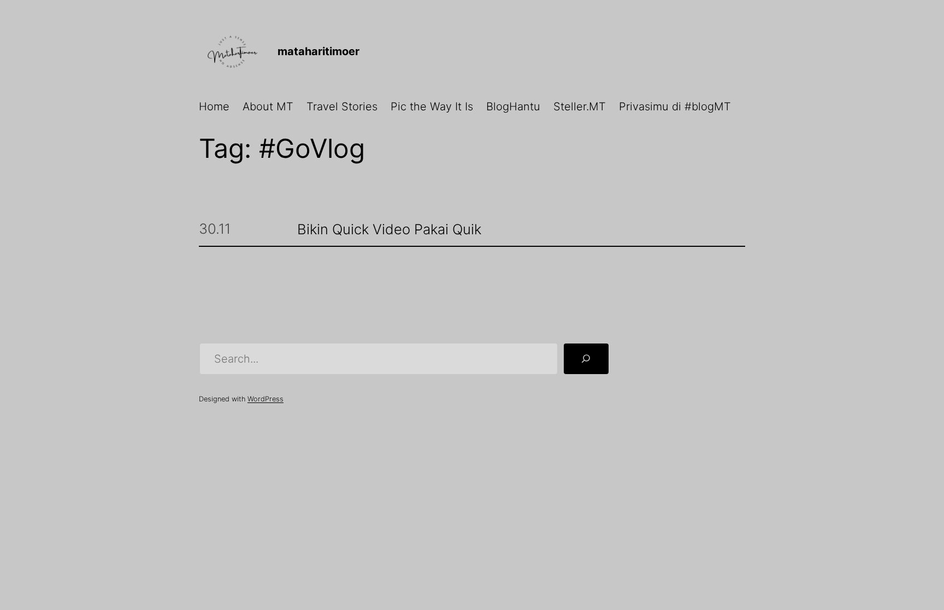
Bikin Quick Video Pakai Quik (389, 230)
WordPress (265, 399)
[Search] (586, 359)
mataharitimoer (318, 51)
